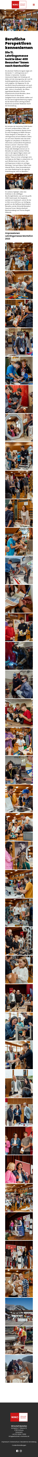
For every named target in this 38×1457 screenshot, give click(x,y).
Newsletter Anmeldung (28, 1442)
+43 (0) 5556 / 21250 (19, 1434)
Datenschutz (15, 1442)
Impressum (5, 1442)
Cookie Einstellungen (19, 1445)
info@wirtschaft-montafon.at (19, 1436)
